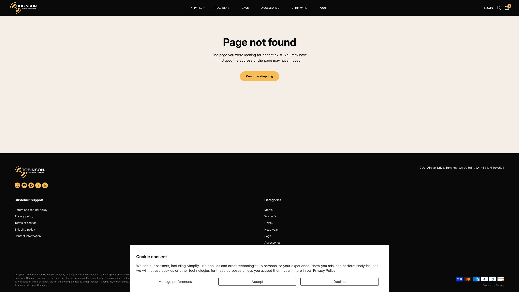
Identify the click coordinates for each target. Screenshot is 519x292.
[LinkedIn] (45, 185)
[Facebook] (31, 185)
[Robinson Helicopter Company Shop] (135, 171)
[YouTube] (24, 185)
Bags (245, 7)
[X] (38, 185)
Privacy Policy (324, 270)
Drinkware (299, 7)
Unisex (268, 222)
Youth (323, 7)
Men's (268, 209)
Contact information (28, 236)
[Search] (499, 8)
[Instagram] (17, 185)
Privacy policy (24, 216)
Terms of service (25, 222)
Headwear (221, 7)
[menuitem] (196, 8)
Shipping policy (25, 229)
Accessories (270, 7)
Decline (339, 282)
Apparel (196, 7)
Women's (270, 216)
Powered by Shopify (493, 285)
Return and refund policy (31, 209)
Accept (257, 282)
